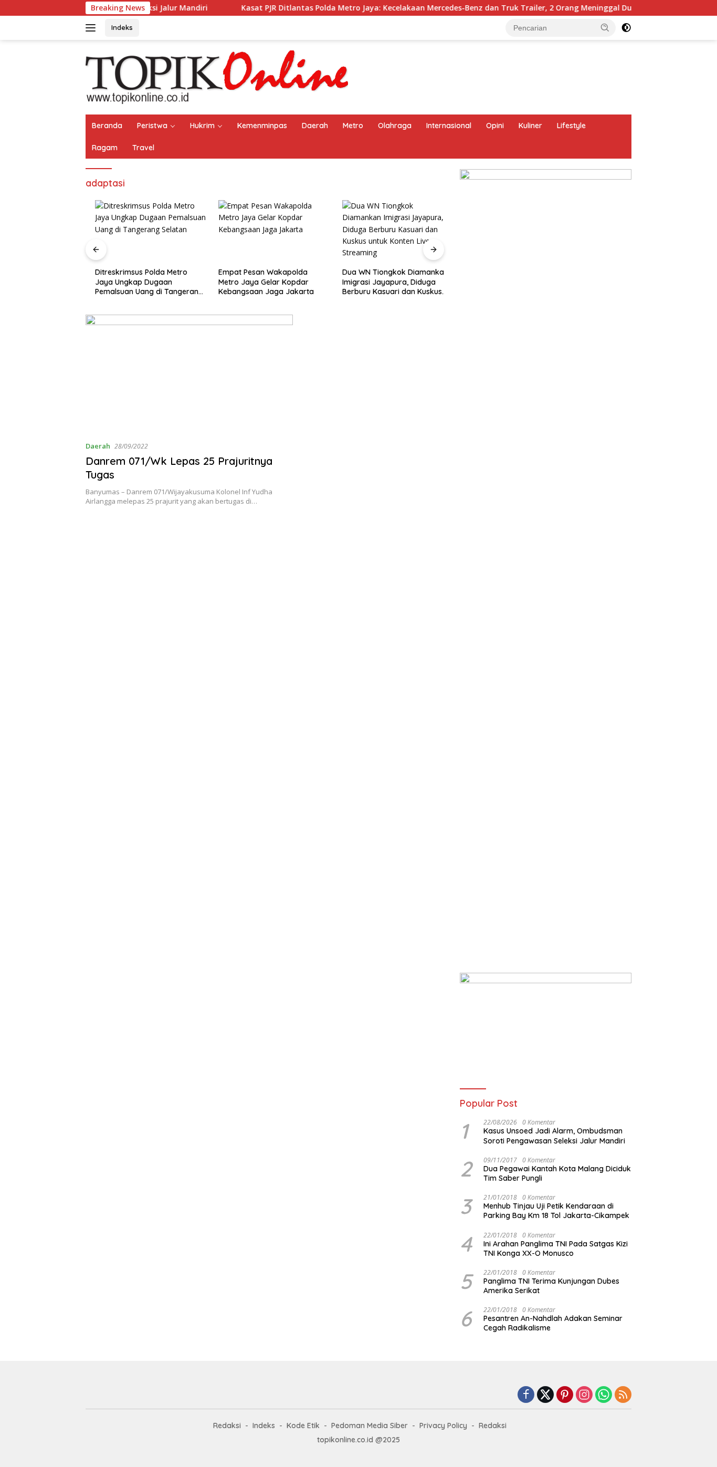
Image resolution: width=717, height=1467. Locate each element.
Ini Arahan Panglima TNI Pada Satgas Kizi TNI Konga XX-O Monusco (555, 1248)
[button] (605, 27)
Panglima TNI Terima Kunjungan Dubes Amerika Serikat (551, 1285)
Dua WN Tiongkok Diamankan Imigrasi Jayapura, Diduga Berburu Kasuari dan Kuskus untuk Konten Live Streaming (386, 281)
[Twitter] (545, 1395)
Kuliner (530, 125)
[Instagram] (584, 1395)
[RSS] (623, 1395)
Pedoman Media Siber (369, 1425)
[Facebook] (526, 1395)
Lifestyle (571, 125)
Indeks (122, 27)
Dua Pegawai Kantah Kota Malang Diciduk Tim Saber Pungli (557, 1173)
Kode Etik (303, 1425)
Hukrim (202, 125)
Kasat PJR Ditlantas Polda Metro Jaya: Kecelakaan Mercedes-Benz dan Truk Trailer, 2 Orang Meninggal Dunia (407, 8)
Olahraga (395, 125)
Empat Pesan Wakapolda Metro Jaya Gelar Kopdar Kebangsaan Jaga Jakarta (257, 281)
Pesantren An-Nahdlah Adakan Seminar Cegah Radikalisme (553, 1323)
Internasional (448, 125)
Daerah (315, 125)
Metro (353, 125)
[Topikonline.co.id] (217, 76)
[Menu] (93, 28)
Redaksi (227, 1425)
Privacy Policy (443, 1425)
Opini (495, 125)
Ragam (105, 147)
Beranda (107, 125)
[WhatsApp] (603, 1395)
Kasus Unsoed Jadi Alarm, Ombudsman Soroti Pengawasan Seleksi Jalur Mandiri (554, 1135)
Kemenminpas (262, 125)
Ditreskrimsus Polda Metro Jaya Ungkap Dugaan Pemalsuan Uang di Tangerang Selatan (140, 281)
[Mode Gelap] (626, 28)
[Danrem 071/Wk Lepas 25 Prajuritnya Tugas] (189, 373)
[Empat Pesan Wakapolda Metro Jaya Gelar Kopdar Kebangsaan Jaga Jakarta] (265, 231)
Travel (143, 147)
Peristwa (152, 125)
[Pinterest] (564, 1395)
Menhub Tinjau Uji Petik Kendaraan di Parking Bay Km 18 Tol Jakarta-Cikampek (556, 1210)
